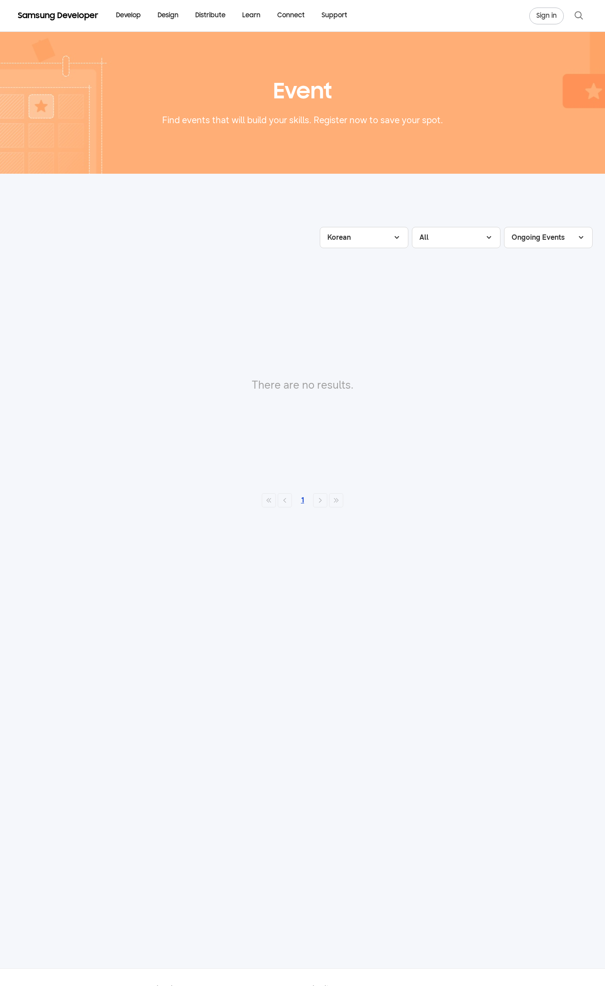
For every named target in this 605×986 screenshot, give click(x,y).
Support (334, 15)
